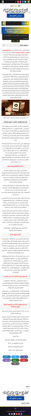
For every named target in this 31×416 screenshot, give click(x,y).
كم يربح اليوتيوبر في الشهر (15, 346)
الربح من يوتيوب (14, 35)
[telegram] (25, 2)
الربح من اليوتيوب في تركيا (15, 343)
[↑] (15, 408)
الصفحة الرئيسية (23, 35)
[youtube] (18, 2)
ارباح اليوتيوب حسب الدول (15, 350)
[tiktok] (16, 2)
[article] (15, 372)
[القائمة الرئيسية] (4, 23)
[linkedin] (9, 414)
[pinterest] (12, 414)
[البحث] (3, 2)
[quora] (17, 414)
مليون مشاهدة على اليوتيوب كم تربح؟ (15, 340)
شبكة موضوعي (9, 411)
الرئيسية (24, 23)
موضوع (25, 38)
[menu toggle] (28, 2)
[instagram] (20, 2)
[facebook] (23, 2)
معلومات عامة (7, 35)
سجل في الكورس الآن (15, 15)
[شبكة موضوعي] (15, 6)
